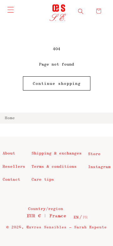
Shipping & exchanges (56, 153)
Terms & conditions (54, 166)
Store (94, 154)
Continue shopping (57, 83)
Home (10, 118)
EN (75, 217)
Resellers (14, 166)
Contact (11, 179)
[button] (80, 11)
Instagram (99, 167)
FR (85, 217)
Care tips (42, 179)
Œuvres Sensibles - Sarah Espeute (66, 227)
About (9, 153)
